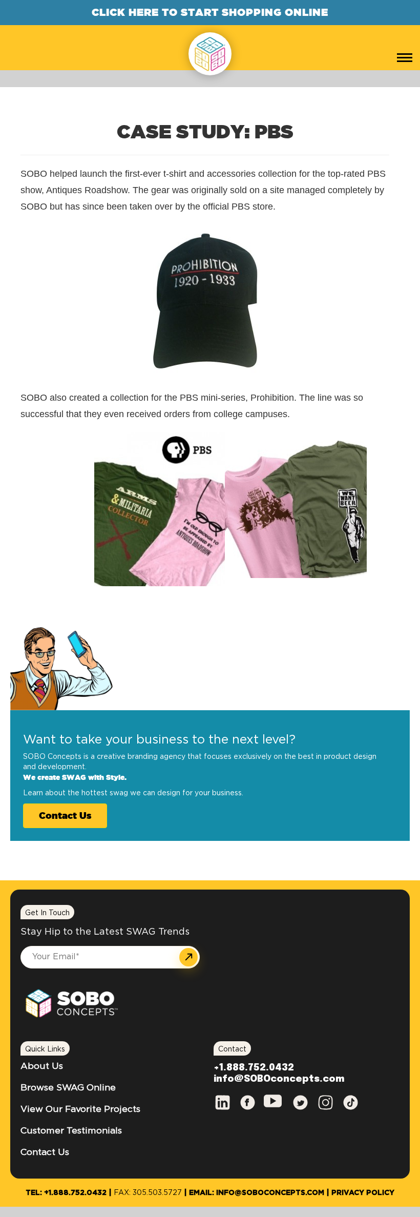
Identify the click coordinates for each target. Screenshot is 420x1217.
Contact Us (65, 815)
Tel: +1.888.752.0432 (66, 1193)
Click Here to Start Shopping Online (210, 12)
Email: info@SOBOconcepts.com (256, 1193)
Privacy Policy (362, 1193)
